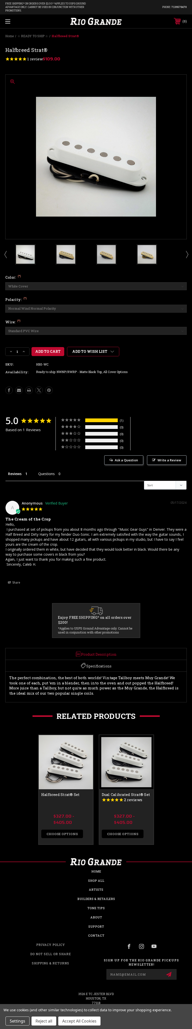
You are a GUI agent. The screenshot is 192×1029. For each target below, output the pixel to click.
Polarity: (16, 299)
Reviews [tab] (15, 473)
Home (96, 871)
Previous (5, 254)
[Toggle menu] (23, 21)
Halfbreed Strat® (19, 572)
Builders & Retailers (96, 899)
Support (96, 926)
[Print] (29, 390)
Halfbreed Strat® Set (60, 794)
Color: (13, 277)
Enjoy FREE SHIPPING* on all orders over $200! (95, 620)
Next (186, 254)
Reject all (44, 1021)
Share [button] (16, 582)
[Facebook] (9, 390)
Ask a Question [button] (126, 460)
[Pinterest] (49, 390)
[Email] (19, 390)
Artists (96, 890)
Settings (17, 1021)
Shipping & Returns (50, 963)
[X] (39, 390)
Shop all (96, 881)
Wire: (12, 322)
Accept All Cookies (79, 1021)
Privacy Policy (50, 945)
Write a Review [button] (169, 460)
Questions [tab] (46, 473)
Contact (96, 935)
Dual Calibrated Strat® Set (126, 794)
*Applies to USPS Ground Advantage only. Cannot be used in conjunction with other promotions (95, 630)
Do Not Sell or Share (50, 954)
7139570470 (179, 7)
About (96, 917)
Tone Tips (96, 908)
